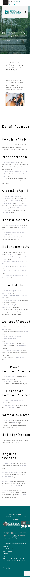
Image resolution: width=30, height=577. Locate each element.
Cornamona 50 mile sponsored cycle (15, 275)
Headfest (7, 266)
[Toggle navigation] (20, 12)
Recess (25, 331)
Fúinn (24, 516)
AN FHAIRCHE (19, 357)
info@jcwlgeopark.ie (14, 560)
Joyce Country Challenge (12, 300)
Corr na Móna (6, 278)
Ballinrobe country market (10, 472)
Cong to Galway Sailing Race (13, 271)
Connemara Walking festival (12, 232)
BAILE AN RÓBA (15, 201)
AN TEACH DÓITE (22, 205)
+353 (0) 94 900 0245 (16, 1)
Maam (19, 331)
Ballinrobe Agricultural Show (13, 327)
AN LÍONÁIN (15, 208)
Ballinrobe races (7, 481)
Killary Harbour (22, 494)
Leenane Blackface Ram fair (12, 400)
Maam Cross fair (9, 405)
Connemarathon (9, 203)
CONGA (24, 271)
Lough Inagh (6, 208)
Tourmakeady (6, 212)
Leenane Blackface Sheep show (14, 257)
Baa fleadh (7, 237)
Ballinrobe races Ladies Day (12, 261)
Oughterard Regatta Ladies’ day (14, 291)
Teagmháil (16, 519)
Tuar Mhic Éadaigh (20, 345)
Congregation (8, 420)
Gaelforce (5, 490)
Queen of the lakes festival (12, 295)
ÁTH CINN (23, 266)
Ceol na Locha (8, 343)
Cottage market (7, 463)
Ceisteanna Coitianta (15, 514)
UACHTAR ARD (22, 227)
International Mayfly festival (12, 225)
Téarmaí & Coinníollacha (13, 516)
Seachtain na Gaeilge (10, 162)
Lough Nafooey (16, 237)
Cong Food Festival (10, 376)
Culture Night (8, 381)
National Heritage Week (11, 350)
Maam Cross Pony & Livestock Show (15, 305)
